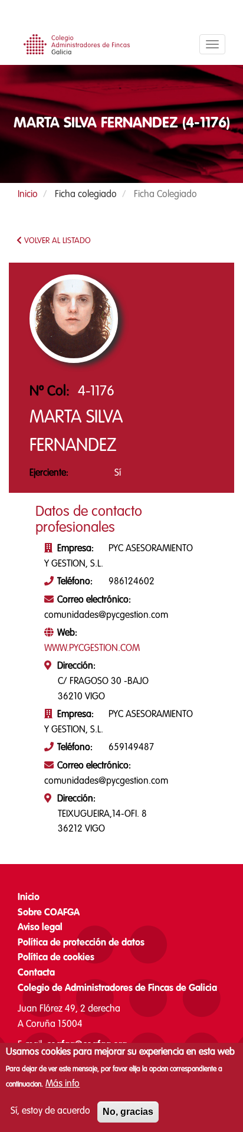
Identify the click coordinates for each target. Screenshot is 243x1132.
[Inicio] (74, 47)
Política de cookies (56, 958)
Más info (62, 1084)
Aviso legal (40, 928)
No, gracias (128, 1112)
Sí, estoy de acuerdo (50, 1111)
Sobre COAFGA (49, 913)
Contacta (36, 973)
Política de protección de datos (81, 943)
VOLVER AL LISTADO (56, 241)
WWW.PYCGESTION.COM (92, 648)
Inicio (28, 194)
